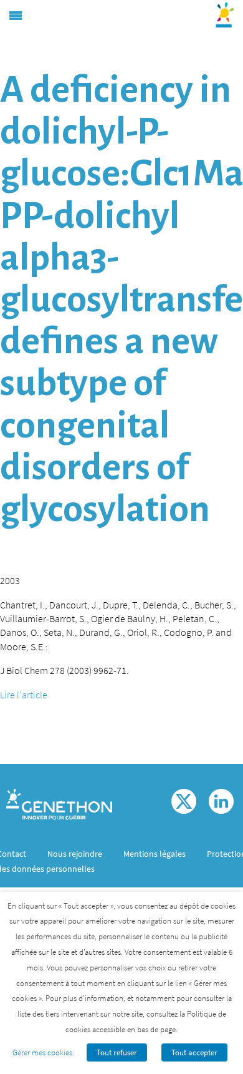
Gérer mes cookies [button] (42, 1052)
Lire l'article (23, 694)
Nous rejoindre (74, 853)
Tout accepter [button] (194, 1052)
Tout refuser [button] (117, 1052)
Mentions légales (154, 853)
